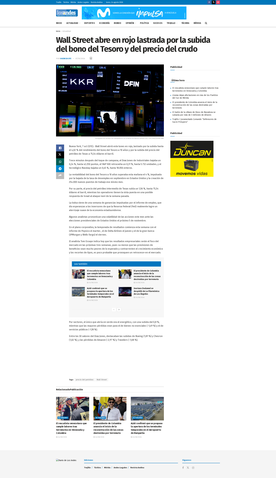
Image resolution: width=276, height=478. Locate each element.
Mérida (73, 2)
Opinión (130, 23)
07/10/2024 (80, 58)
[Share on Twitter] (60, 154)
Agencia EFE (65, 58)
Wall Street (102, 380)
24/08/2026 (93, 283)
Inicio (59, 23)
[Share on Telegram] (60, 168)
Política (144, 23)
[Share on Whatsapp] (60, 161)
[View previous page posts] (114, 310)
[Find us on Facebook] (209, 2)
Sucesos (157, 23)
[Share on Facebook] (60, 148)
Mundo (117, 23)
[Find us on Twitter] (213, 2)
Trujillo (58, 2)
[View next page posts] (119, 310)
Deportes (89, 23)
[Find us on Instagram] (218, 2)
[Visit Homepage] (67, 13)
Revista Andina (96, 2)
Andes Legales (83, 2)
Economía (104, 23)
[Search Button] (206, 23)
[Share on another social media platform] (60, 175)
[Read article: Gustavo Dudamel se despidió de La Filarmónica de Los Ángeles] (125, 291)
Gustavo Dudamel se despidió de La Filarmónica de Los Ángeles (146, 291)
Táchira (66, 2)
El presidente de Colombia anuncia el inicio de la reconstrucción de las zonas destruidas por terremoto (194, 105)
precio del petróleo (84, 380)
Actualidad (72, 23)
